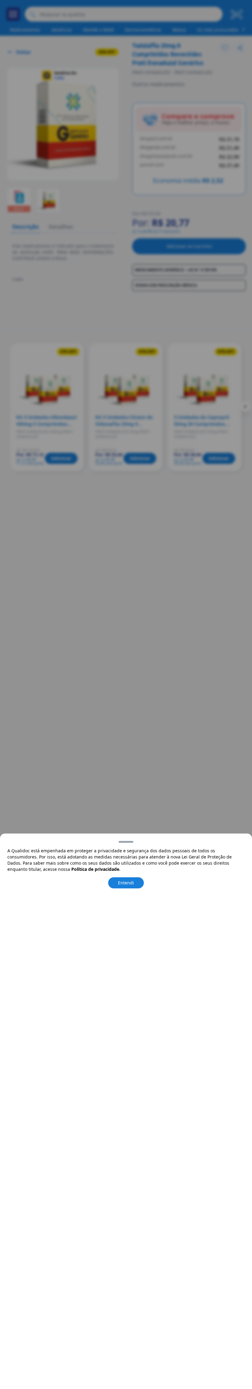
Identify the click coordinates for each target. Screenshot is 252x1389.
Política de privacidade (95, 869)
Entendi (126, 883)
